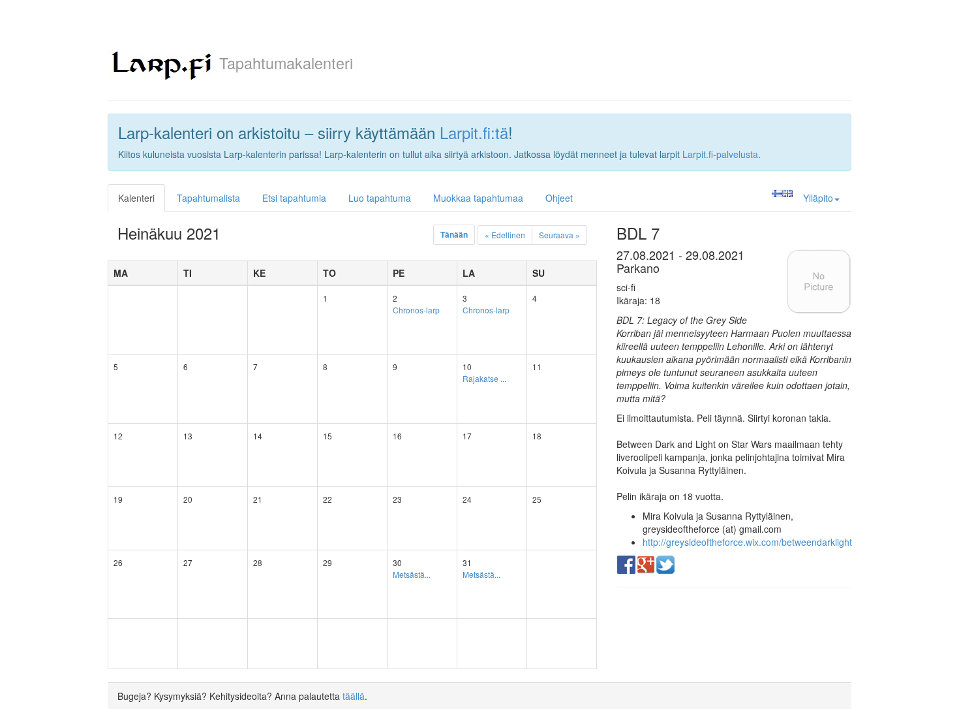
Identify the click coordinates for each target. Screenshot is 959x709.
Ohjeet (559, 197)
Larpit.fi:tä (474, 132)
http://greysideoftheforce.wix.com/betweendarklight (747, 541)
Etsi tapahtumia (294, 197)
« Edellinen (505, 234)
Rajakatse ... (484, 378)
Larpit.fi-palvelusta (720, 154)
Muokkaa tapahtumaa (478, 197)
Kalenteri (136, 197)
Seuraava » (559, 234)
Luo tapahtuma (379, 197)
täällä (353, 695)
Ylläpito (818, 197)
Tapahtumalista (208, 197)
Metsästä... (412, 574)
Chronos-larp (416, 309)
